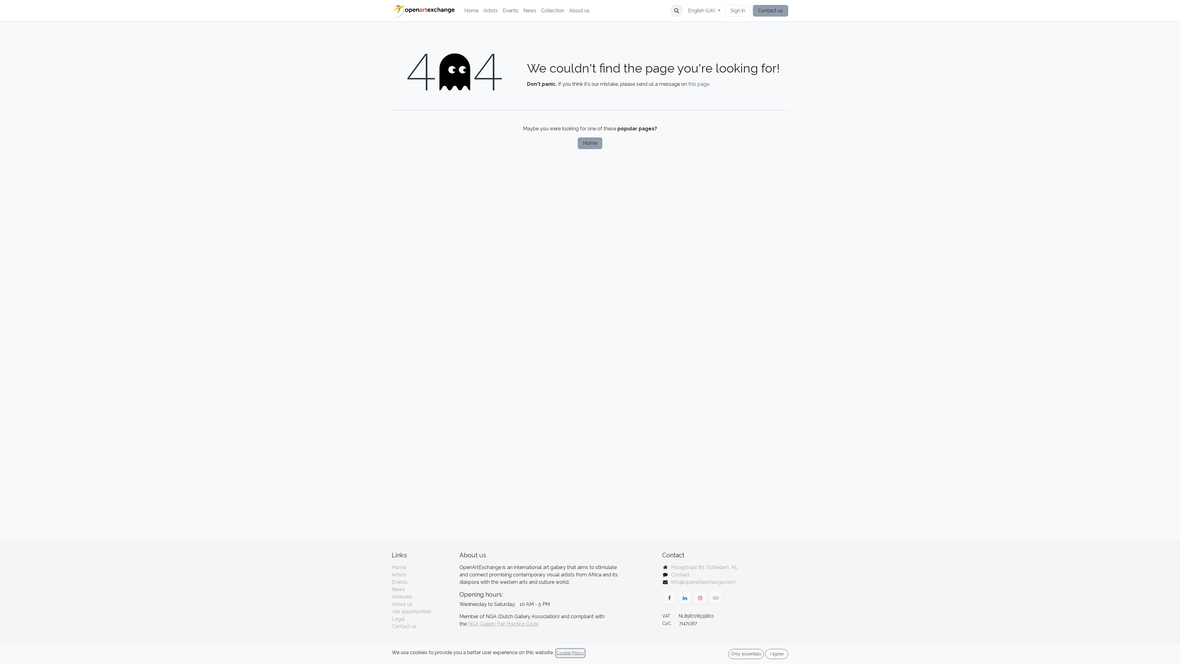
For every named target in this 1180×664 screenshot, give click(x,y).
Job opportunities (411, 612)
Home (590, 143)
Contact (680, 575)
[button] (676, 10)
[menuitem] (471, 11)
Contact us (770, 11)
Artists (399, 575)
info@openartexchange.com (703, 582)
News (398, 589)
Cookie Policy (570, 652)
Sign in (737, 11)
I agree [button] (777, 653)
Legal (398, 619)
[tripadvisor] (716, 598)
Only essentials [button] (746, 653)
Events (399, 582)
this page (698, 84)
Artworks (402, 597)
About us (402, 604)
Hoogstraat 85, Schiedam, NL (704, 567)
